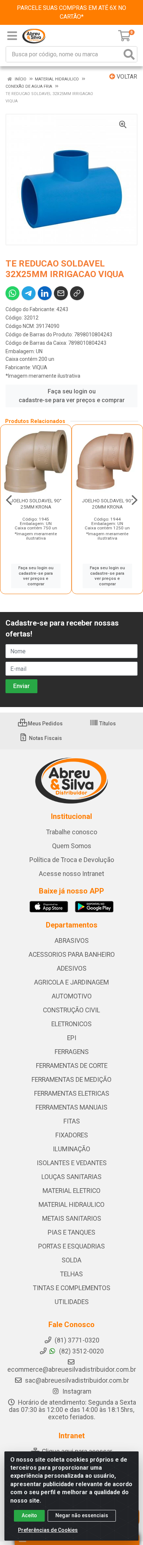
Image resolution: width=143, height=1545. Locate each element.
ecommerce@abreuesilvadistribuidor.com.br (71, 1369)
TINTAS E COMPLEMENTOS (71, 1288)
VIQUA (39, 367)
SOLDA (71, 1260)
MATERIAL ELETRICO (71, 1190)
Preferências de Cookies (48, 1530)
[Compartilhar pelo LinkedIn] (45, 293)
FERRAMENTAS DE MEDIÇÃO (71, 1079)
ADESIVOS (72, 968)
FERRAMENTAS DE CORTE (71, 1065)
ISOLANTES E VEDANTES (72, 1163)
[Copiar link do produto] (77, 293)
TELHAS (71, 1274)
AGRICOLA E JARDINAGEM (71, 982)
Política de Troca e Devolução (71, 860)
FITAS (71, 1121)
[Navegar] (8, 500)
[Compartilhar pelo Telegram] (29, 293)
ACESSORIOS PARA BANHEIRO (72, 954)
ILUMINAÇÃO (71, 1149)
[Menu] (12, 35)
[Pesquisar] (129, 54)
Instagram (76, 1391)
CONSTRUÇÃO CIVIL (71, 1010)
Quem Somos (71, 846)
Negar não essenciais (81, 1515)
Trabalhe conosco (71, 832)
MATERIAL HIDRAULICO (71, 1204)
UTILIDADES (72, 1302)
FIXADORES (71, 1135)
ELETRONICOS (71, 1024)
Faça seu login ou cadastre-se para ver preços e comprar (72, 396)
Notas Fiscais (45, 738)
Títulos (107, 723)
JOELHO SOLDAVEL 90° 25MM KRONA (36, 504)
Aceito (29, 1515)
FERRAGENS (72, 1051)
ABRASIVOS (72, 940)
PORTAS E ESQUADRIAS (71, 1246)
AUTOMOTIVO (72, 996)
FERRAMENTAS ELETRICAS (71, 1093)
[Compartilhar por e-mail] (61, 293)
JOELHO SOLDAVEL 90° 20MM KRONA (107, 504)
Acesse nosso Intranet (71, 873)
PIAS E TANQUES (71, 1232)
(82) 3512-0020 (81, 1351)
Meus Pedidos (45, 723)
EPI (71, 1038)
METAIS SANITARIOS (71, 1218)
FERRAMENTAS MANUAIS (71, 1107)
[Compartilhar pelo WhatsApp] (12, 293)
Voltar (126, 76)
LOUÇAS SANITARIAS (71, 1177)
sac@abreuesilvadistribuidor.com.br (77, 1380)
